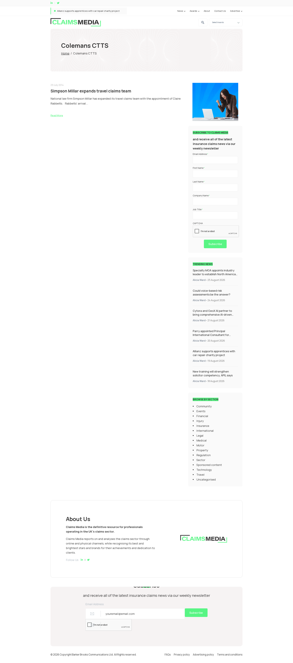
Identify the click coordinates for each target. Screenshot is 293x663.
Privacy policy (182, 654)
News (180, 10)
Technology (204, 470)
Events (200, 411)
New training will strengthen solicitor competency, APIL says (213, 373)
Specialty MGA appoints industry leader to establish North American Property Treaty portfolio (215, 274)
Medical (201, 440)
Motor (200, 445)
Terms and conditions (229, 654)
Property (202, 450)
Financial (202, 416)
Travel (200, 474)
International (205, 430)
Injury (200, 421)
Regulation (203, 455)
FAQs (168, 654)
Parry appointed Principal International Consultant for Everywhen (211, 335)
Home (65, 53)
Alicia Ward (199, 280)
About (207, 10)
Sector (200, 460)
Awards (193, 10)
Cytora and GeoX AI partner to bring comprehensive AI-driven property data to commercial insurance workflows (212, 316)
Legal (199, 435)
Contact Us (220, 10)
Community (204, 406)
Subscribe (215, 244)
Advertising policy (203, 654)
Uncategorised (206, 479)
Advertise (235, 10)
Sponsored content (209, 465)
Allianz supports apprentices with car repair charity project (88, 11)
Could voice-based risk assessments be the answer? (211, 292)
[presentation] (216, 231)
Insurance (202, 426)
